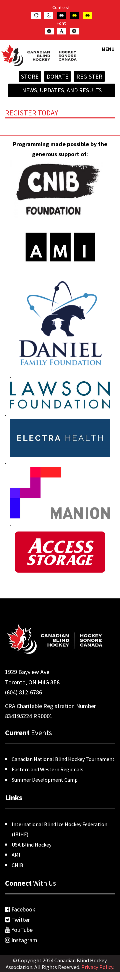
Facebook (22, 909)
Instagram (23, 940)
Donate (57, 76)
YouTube (21, 930)
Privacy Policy (97, 967)
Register (89, 76)
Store (30, 76)
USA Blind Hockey (31, 844)
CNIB (17, 865)
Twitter (20, 920)
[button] (108, 53)
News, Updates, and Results (62, 90)
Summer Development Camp (45, 779)
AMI (16, 854)
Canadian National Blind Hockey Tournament (63, 759)
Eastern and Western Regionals (47, 769)
